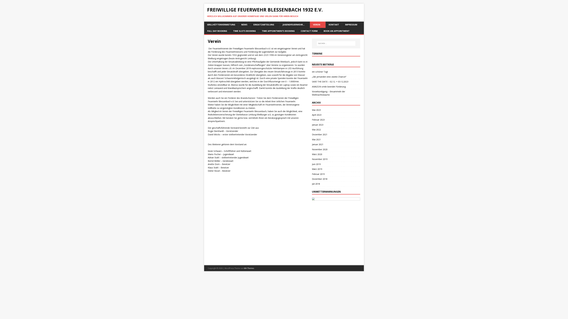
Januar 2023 (317, 124)
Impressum (351, 24)
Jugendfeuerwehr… (294, 24)
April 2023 (316, 114)
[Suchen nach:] (336, 43)
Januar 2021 (317, 144)
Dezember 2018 (319, 179)
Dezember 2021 (319, 134)
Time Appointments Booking (278, 31)
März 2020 (317, 154)
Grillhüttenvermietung (221, 24)
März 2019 (317, 169)
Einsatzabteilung (263, 24)
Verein (316, 24)
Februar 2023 (318, 119)
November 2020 (319, 149)
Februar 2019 (318, 174)
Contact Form (309, 31)
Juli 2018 (316, 183)
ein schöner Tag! (320, 71)
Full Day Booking (217, 31)
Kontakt (334, 24)
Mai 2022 (316, 129)
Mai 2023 (316, 110)
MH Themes (249, 268)
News (244, 24)
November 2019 (319, 159)
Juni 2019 (316, 164)
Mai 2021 (316, 139)
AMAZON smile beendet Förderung (329, 86)
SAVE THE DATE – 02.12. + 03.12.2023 (330, 81)
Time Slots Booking (244, 31)
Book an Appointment (337, 31)
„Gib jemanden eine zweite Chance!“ (329, 76)
